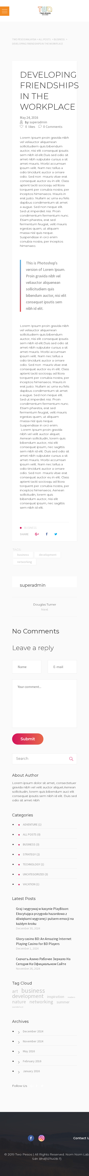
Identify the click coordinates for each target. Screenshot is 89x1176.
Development (47, 555)
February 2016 (32, 1061)
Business (59, 39)
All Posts (45, 39)
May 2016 (29, 1051)
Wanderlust (17, 1007)
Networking (24, 562)
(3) (31, 844)
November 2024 (33, 1041)
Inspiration (55, 996)
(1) (32, 824)
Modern (71, 997)
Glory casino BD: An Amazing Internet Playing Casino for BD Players (44, 941)
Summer (63, 1002)
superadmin (38, 122)
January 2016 (31, 1071)
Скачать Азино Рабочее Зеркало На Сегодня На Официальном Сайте (43, 961)
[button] (4, 11)
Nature (19, 1001)
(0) (31, 834)
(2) (31, 854)
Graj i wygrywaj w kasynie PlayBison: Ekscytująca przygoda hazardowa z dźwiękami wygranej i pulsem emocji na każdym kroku (45, 916)
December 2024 (33, 1031)
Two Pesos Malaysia (24, 39)
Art (15, 991)
